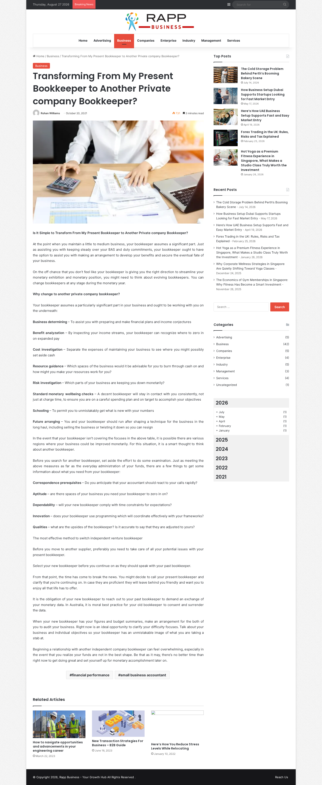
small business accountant (143, 675)
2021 (221, 476)
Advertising (102, 40)
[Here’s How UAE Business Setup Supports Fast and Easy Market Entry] (226, 117)
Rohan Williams (50, 113)
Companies (145, 40)
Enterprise (168, 40)
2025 (222, 439)
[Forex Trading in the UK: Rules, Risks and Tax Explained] (226, 138)
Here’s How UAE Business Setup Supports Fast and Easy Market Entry (265, 115)
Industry (188, 40)
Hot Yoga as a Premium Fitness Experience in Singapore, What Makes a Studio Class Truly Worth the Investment (264, 160)
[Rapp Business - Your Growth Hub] (161, 22)
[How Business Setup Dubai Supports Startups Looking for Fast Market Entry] (226, 96)
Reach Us (281, 777)
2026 (222, 402)
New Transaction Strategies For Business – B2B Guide (117, 743)
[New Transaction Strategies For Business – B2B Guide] (118, 723)
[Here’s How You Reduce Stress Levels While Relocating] (177, 725)
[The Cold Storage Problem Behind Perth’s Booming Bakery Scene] (226, 75)
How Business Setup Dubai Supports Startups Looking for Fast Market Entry (263, 94)
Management (211, 40)
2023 (222, 458)
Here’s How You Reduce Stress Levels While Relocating (175, 746)
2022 (222, 467)
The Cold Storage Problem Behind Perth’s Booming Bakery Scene (262, 73)
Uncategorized (226, 385)
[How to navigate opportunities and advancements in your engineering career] (59, 724)
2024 (222, 449)
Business (124, 40)
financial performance (91, 675)
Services (233, 40)
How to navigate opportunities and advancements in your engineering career (58, 746)
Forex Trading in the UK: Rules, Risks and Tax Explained (265, 134)
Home (83, 40)
